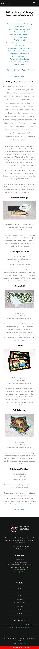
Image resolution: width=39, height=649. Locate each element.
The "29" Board (19, 40)
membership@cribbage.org (19, 572)
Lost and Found (19, 32)
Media (19, 610)
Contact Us (19, 606)
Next (23, 64)
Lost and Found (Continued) (19, 34)
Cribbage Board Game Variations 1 (19, 48)
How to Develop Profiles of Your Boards (19, 43)
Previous (17, 64)
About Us (19, 592)
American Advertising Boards (19, 62)
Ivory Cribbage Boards (19, 56)
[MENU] (34, 3)
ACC (5, 3)
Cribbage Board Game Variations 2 (19, 51)
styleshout (23, 643)
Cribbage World (25, 627)
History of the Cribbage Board (19, 29)
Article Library (13, 70)
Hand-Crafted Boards (19, 37)
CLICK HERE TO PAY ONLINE (19, 647)
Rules (19, 595)
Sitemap (19, 613)
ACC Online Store (19, 602)
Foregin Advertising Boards (19, 59)
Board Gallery (28, 70)
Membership (19, 599)
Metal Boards (19, 45)
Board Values (19, 26)
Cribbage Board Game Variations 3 (19, 53)
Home (19, 588)
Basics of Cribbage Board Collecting (19, 24)
